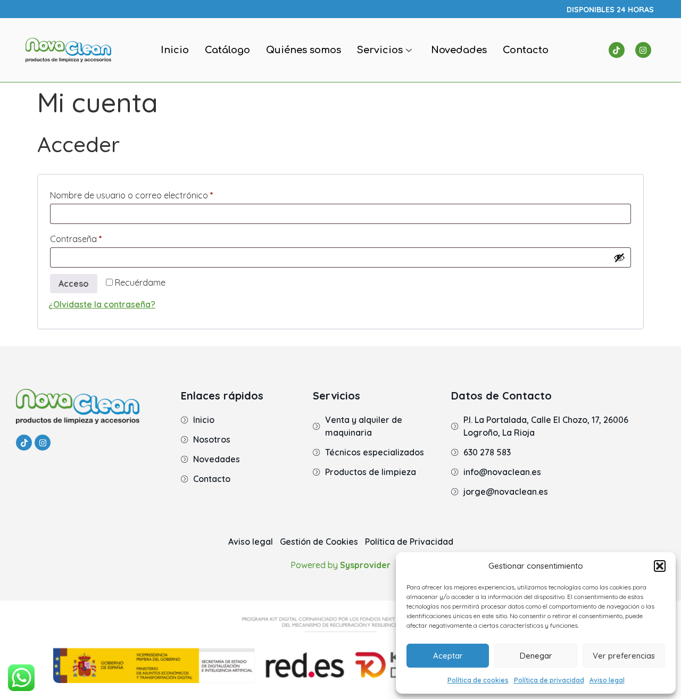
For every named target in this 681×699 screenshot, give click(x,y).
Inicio (175, 50)
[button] (659, 566)
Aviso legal (607, 680)
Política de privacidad (549, 680)
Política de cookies (478, 680)
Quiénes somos (303, 50)
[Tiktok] (617, 50)
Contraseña (98, 237)
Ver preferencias (624, 656)
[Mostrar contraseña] (619, 257)
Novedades (459, 50)
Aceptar (448, 656)
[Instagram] (643, 50)
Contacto (526, 50)
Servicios (380, 50)
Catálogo (227, 50)
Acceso (74, 283)
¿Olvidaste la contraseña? (101, 304)
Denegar (536, 656)
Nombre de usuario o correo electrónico (154, 194)
